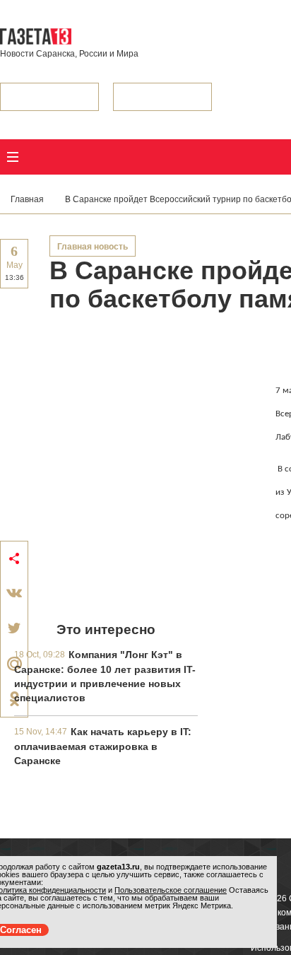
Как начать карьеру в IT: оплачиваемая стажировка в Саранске (102, 746)
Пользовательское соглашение (170, 890)
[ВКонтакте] (14, 593)
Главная (27, 199)
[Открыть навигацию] (12, 157)
